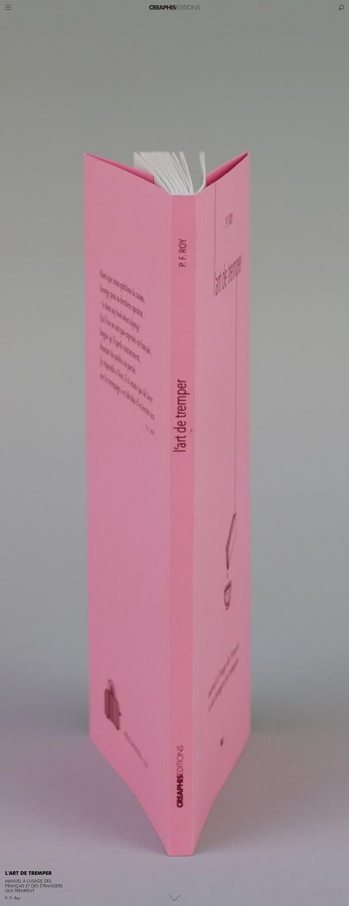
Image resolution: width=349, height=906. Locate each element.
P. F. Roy (12, 898)
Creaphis (174, 7)
